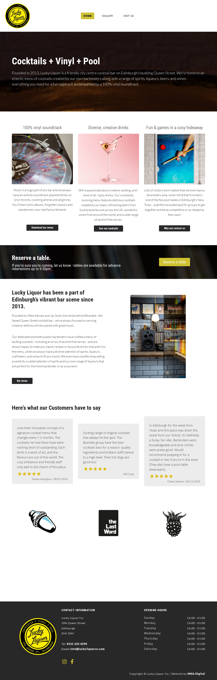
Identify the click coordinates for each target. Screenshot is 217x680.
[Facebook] (72, 662)
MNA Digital (196, 673)
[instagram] (64, 662)
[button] (42, 228)
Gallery (107, 16)
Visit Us (128, 16)
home (87, 16)
